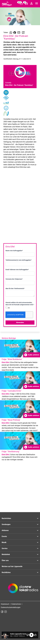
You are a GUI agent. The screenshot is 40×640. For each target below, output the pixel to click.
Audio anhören (31, 355)
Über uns (5, 560)
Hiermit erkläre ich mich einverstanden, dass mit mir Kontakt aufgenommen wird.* (20, 303)
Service (4, 548)
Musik (4, 542)
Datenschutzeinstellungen (10, 607)
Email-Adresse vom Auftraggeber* (17, 269)
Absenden (20, 322)
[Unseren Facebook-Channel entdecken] (2, 611)
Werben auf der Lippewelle (12, 566)
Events (4, 536)
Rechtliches (6, 572)
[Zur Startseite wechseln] (7, 4)
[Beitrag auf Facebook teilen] (14, 32)
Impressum (5, 604)
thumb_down (27, 635)
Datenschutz (16, 604)
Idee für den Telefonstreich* (15, 288)
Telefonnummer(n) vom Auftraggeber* (19, 260)
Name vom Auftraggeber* (14, 250)
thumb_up (35, 635)
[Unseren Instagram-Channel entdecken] (5, 611)
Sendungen (6, 524)
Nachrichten (6, 518)
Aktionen (5, 530)
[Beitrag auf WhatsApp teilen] (11, 32)
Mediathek (6, 554)
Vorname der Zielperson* (14, 279)
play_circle (31, 634)
